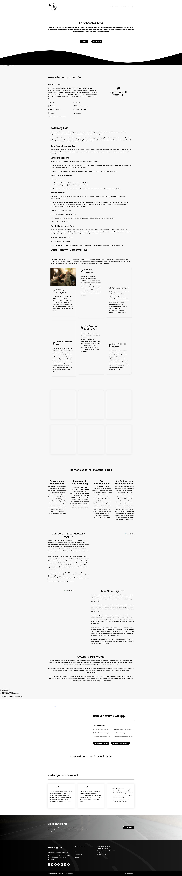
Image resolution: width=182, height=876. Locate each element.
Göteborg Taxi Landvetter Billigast (61, 175)
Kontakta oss (125, 7)
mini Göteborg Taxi (106, 607)
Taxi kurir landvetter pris (7, 692)
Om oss (117, 7)
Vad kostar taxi (55, 192)
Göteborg (107, 132)
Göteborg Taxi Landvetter (63, 540)
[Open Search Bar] (132, 7)
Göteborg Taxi (54, 161)
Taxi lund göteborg (102, 853)
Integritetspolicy (129, 873)
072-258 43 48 (103, 756)
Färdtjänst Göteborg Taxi (104, 848)
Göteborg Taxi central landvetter (106, 850)
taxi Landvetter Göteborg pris (118, 229)
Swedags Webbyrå (69, 873)
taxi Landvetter (57, 573)
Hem (111, 7)
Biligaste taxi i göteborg (103, 846)
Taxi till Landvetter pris (56, 229)
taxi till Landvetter (61, 149)
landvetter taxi (5, 690)
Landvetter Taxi (5, 689)
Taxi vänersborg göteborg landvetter (10, 693)
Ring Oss (84, 41)
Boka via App (97, 41)
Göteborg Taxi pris (68, 165)
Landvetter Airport (76, 556)
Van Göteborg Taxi (102, 855)
